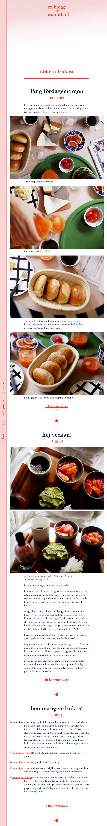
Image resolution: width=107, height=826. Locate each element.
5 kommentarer (56, 806)
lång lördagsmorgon (56, 91)
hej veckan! (56, 435)
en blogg (57, 11)
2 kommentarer (56, 406)
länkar (3, 439)
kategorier (3, 408)
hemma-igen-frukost (57, 709)
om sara (3, 388)
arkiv (3, 425)
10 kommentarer (56, 679)
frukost (56, 410)
